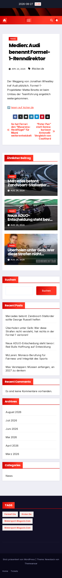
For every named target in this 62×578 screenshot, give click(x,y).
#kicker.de (38, 68)
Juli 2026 (11, 420)
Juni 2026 (12, 428)
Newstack (50, 559)
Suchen (10, 280)
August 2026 (13, 412)
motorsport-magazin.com (17, 521)
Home (5, 571)
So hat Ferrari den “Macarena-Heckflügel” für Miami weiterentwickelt (21, 130)
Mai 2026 (11, 437)
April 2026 (12, 445)
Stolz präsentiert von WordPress (19, 559)
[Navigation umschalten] (28, 20)
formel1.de (10, 514)
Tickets (14, 571)
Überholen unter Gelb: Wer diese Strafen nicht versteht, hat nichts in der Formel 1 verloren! (30, 331)
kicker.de (26, 514)
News (13, 38)
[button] (51, 20)
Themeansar (31, 563)
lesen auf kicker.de (22, 107)
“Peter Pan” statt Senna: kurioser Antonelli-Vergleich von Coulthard (42, 131)
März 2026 (12, 454)
